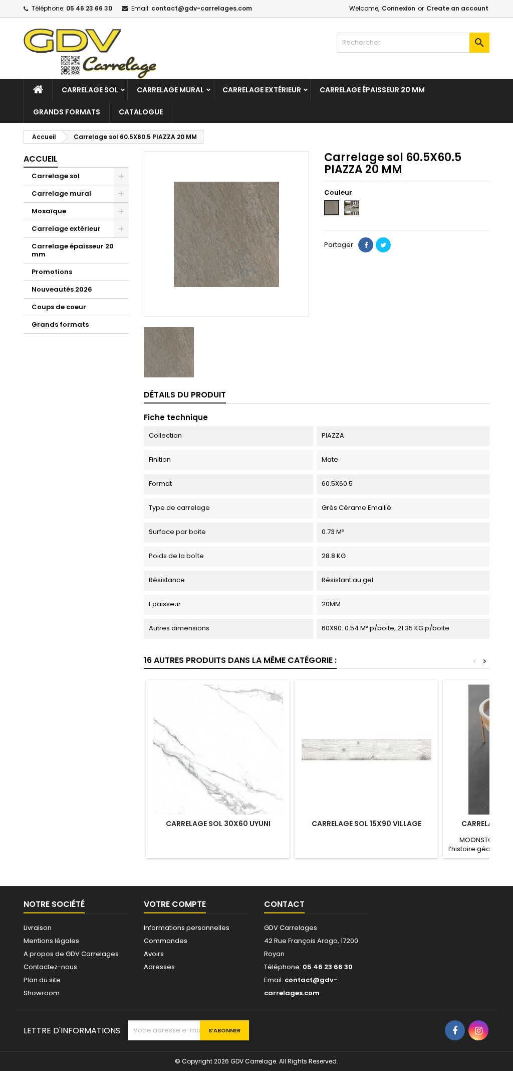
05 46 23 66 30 (89, 8)
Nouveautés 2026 (62, 289)
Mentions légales (51, 941)
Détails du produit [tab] (185, 394)
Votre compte (175, 904)
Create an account (457, 8)
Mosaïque (49, 211)
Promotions (52, 272)
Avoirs (154, 954)
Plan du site (42, 980)
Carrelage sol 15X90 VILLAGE (366, 824)
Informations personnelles (186, 927)
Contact (284, 904)
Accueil (41, 159)
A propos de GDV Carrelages (71, 954)
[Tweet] (383, 244)
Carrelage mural (170, 90)
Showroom (42, 993)
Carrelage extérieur (261, 90)
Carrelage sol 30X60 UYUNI (218, 824)
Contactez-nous (50, 967)
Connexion (398, 8)
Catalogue (141, 112)
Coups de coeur (59, 307)
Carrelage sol (90, 90)
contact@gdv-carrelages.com (201, 8)
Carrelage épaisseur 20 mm (372, 90)
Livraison (38, 927)
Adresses (159, 967)
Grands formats (66, 112)
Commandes (165, 941)
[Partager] (365, 244)
